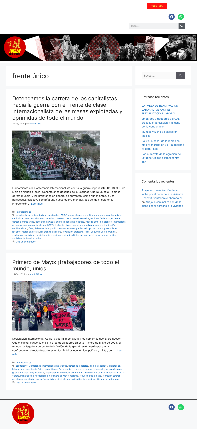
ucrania (104, 235)
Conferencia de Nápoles (101, 215)
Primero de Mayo (60, 375)
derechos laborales (34, 218)
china (71, 215)
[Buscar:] (159, 75)
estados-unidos (81, 218)
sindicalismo (63, 379)
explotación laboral (100, 218)
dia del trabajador (98, 365)
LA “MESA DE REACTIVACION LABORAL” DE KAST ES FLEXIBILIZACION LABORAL (160, 109)
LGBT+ (50, 225)
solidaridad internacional (74, 235)
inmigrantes (106, 221)
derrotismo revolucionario (58, 218)
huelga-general (36, 372)
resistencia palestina (50, 231)
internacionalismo (37, 225)
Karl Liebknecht (87, 372)
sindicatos (17, 235)
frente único (28, 221)
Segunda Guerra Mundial (103, 231)
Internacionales (23, 211)
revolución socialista (45, 379)
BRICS (64, 215)
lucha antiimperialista (107, 372)
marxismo (78, 225)
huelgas (80, 221)
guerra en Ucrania (113, 369)
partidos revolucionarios (62, 228)
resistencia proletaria (23, 379)
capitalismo (22, 365)
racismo (16, 231)
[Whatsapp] (181, 17)
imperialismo (91, 221)
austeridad (53, 215)
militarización (108, 225)
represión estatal (30, 231)
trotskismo (94, 235)
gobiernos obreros (74, 369)
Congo (63, 365)
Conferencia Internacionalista (44, 365)
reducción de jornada (90, 375)
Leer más (37, 203)
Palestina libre (42, 228)
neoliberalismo (19, 228)
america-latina (23, 215)
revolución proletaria (72, 231)
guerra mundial (20, 372)
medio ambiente (92, 225)
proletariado (110, 228)
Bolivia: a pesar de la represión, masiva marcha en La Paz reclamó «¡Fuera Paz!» (163, 144)
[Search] (182, 26)
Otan (30, 228)
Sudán (100, 379)
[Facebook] (172, 17)
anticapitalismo (39, 215)
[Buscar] (180, 75)
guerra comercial (94, 369)
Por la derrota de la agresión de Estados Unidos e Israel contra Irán (161, 157)
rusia (87, 231)
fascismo (25, 369)
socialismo (29, 235)
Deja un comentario (26, 241)
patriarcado (82, 228)
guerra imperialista (65, 221)
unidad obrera (112, 379)
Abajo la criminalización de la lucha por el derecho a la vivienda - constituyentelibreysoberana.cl (162, 194)
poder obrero (96, 228)
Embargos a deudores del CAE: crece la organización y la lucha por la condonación (161, 122)
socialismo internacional (48, 235)
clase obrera (81, 215)
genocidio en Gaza (45, 221)
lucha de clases (63, 225)
